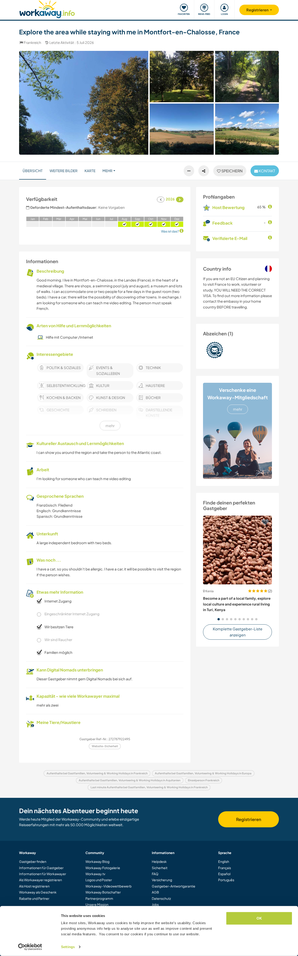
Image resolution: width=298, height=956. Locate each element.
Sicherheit (159, 868)
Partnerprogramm (99, 898)
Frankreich (32, 42)
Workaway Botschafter (103, 892)
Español (224, 874)
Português (226, 880)
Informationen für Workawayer (42, 874)
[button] (218, 619)
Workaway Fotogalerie (102, 868)
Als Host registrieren (34, 886)
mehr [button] (107, 170)
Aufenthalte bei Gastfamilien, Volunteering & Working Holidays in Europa (203, 773)
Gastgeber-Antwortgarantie (173, 886)
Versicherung (162, 880)
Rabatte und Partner (34, 898)
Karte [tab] (90, 170)
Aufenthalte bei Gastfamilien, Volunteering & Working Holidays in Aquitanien (129, 780)
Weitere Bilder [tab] (64, 170)
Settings (68, 947)
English (223, 861)
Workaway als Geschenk (38, 892)
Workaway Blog (97, 861)
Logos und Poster (98, 880)
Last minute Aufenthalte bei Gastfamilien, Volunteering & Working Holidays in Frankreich (149, 787)
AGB (155, 892)
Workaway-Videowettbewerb (108, 886)
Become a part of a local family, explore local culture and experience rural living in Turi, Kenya (237, 604)
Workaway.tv (95, 874)
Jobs (155, 904)
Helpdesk (159, 861)
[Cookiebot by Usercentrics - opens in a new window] (30, 946)
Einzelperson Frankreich (203, 780)
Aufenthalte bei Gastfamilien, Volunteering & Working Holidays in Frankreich (97, 773)
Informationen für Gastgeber (41, 868)
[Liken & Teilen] (203, 171)
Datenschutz (161, 898)
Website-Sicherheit (105, 746)
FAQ (155, 874)
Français (224, 868)
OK (259, 918)
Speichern (232, 170)
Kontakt (266, 170)
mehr (237, 409)
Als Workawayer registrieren (40, 880)
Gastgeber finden (32, 861)
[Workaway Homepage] (47, 9)
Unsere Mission (96, 904)
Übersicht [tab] (33, 170)
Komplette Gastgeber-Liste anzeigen (237, 631)
